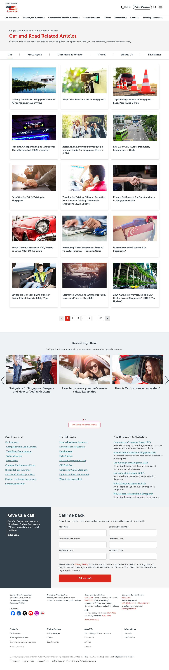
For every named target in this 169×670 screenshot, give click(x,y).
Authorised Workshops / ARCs (20, 475)
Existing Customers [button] (152, 18)
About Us (127, 54)
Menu (159, 7)
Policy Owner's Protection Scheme (81, 661)
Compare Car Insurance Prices (20, 465)
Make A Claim (66, 456)
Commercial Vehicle (70, 54)
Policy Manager (142, 7)
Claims (50, 638)
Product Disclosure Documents (20, 479)
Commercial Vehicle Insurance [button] (64, 18)
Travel (102, 54)
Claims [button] (107, 18)
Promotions (120, 18)
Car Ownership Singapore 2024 (129, 473)
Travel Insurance (17, 646)
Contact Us (89, 638)
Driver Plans (12, 461)
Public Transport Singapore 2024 (130, 484)
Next (166, 378)
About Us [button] (134, 18)
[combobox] (133, 545)
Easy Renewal (65, 451)
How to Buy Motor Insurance (73, 442)
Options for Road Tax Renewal (74, 475)
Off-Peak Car (65, 465)
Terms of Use (28, 661)
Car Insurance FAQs (15, 484)
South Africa (130, 638)
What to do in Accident (70, 479)
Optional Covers (14, 456)
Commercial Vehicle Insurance (23, 642)
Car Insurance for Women (72, 447)
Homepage (14, 661)
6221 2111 (13, 535)
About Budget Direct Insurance (97, 633)
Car (10, 54)
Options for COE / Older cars (73, 470)
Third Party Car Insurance (18, 451)
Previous (2, 378)
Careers (87, 646)
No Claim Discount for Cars (72, 461)
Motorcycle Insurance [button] (33, 18)
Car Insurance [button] (12, 18)
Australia (128, 633)
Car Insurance (12, 442)
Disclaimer (154, 54)
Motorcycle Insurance (19, 638)
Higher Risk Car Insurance (17, 470)
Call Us (127, 7)
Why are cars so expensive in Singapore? (133, 494)
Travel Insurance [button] (91, 18)
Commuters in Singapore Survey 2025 (132, 442)
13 (101, 318)
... (95, 318)
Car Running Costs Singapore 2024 (131, 463)
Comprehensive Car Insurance (21, 447)
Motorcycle (35, 54)
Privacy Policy (81, 565)
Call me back (85, 578)
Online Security (58, 661)
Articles (87, 642)
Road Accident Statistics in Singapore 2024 (135, 453)
